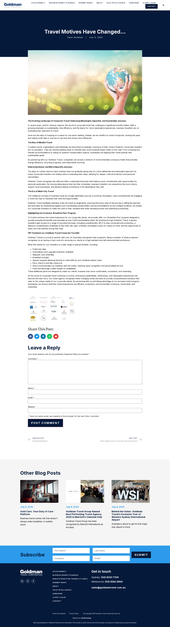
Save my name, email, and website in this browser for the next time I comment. (64, 416)
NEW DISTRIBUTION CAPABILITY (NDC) (70, 579)
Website (31, 407)
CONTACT (151, 6)
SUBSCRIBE (134, 3)
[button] (163, 5)
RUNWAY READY (86, 3)
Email (31, 397)
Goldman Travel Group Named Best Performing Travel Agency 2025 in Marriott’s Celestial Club (84, 514)
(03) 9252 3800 (114, 581)
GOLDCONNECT (38, 3)
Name (31, 388)
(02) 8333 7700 (110, 577)
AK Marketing (86, 618)
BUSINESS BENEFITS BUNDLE (62, 3)
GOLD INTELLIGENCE (116, 3)
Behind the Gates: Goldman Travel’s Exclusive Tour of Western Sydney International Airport (128, 515)
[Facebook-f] (33, 581)
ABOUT (100, 3)
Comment (33, 359)
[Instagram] (28, 581)
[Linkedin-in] (22, 581)
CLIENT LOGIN (149, 3)
